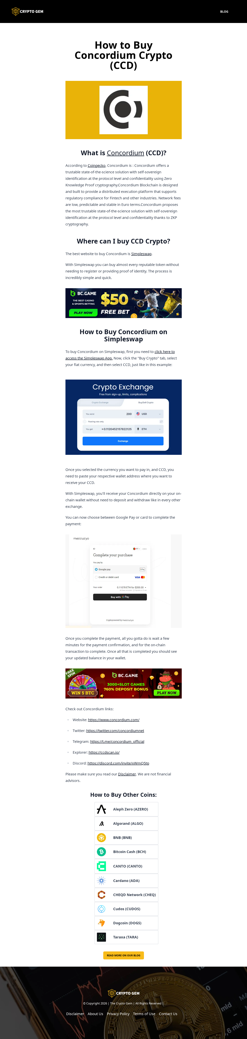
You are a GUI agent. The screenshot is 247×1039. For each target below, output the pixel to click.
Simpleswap (141, 253)
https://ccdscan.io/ (104, 752)
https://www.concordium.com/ (113, 719)
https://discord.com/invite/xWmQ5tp (118, 763)
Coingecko (96, 165)
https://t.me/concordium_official (117, 741)
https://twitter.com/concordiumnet (115, 730)
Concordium (125, 152)
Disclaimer (127, 774)
